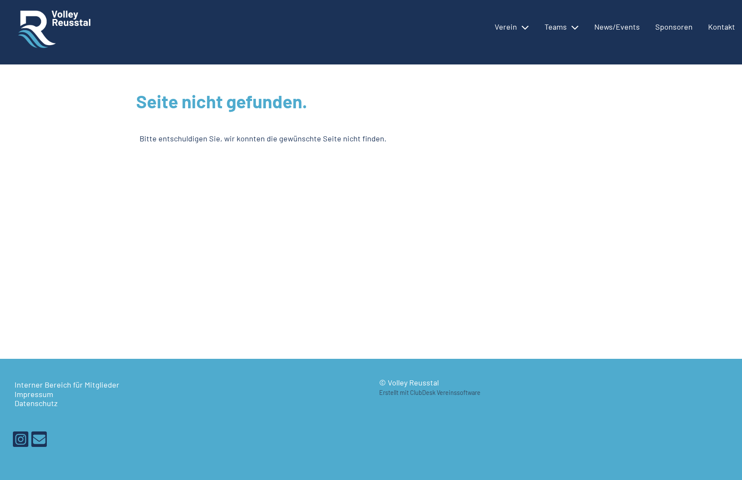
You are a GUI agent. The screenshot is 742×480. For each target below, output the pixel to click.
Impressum (34, 394)
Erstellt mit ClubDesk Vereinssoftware (429, 392)
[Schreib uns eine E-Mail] (39, 440)
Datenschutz (36, 403)
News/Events (617, 26)
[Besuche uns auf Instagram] (20, 440)
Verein (506, 26)
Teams (555, 26)
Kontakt (721, 26)
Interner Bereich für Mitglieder (67, 384)
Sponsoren (674, 26)
